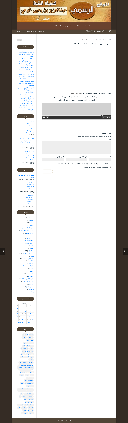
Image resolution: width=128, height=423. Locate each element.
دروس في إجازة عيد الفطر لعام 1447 (26, 176)
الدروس (32, 225)
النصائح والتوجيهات (28, 281)
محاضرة (31, 413)
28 (23, 319)
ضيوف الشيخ (29, 286)
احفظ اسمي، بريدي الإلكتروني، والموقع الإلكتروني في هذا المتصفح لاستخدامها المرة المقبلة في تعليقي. (82, 163)
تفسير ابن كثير (30, 377)
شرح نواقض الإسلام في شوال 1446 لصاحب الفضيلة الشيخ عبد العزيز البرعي (29, 199)
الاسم (109, 157)
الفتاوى (32, 235)
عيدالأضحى (24, 407)
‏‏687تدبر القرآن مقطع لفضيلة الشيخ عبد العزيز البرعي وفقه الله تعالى (26, 54)
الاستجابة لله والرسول (28, 343)
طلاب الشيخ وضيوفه (29, 258)
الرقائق (24, 351)
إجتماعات (31, 220)
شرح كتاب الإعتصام (29, 404)
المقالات (30, 276)
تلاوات (32, 256)
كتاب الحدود (30, 410)
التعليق (109, 139)
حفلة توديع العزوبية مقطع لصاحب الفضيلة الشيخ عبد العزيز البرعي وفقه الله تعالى (30, 127)
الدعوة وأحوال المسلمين (28, 228)
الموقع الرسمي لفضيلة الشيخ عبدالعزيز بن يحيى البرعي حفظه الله (26, 367)
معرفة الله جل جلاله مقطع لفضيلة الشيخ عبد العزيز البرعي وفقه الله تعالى (26, 83)
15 (19, 314)
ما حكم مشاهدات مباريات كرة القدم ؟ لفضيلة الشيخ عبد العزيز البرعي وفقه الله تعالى (29, 155)
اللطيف (22, 356)
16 (17, 314)
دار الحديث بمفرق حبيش (28, 396)
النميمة (31, 374)
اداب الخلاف (30, 337)
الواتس (26, 374)
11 (30, 314)
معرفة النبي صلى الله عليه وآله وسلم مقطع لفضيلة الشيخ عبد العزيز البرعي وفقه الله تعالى (26, 76)
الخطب (80, 93)
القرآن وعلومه (30, 238)
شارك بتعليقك (74, 93)
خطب (22, 383)
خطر (22, 393)
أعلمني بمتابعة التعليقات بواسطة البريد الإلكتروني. (96, 167)
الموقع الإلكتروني (59, 157)
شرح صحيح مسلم (29, 402)
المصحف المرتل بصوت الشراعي (26, 362)
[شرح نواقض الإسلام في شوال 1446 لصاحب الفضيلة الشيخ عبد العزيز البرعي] (20, 198)
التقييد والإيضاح (30, 345)
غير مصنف (31, 289)
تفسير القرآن (29, 243)
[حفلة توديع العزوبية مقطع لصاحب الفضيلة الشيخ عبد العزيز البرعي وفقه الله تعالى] (20, 124)
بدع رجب (22, 374)
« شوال (29, 322)
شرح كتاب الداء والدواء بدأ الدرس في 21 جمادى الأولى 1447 (29, 185)
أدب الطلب (31, 217)
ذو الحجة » (20, 322)
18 (30, 316)
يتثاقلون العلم (25, 413)
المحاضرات (31, 251)
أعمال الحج (25, 334)
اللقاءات (32, 248)
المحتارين (31, 359)
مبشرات (24, 410)
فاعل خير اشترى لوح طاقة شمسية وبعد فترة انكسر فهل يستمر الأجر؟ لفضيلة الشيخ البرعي (26, 142)
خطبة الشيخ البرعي (29, 393)
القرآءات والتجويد (28, 240)
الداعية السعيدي (24, 348)
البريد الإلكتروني (83, 157)
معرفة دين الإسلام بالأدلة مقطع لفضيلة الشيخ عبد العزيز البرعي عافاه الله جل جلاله (26, 69)
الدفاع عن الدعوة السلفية (27, 230)
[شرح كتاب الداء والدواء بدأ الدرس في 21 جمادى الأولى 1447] (20, 185)
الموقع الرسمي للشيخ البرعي (26, 372)
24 (32, 319)
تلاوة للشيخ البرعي (29, 383)
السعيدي (23, 354)
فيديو (19, 407)
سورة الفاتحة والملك (28, 399)
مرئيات (32, 292)
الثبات (23, 345)
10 (32, 314)
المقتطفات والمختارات (28, 253)
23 (17, 316)
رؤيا (20, 396)
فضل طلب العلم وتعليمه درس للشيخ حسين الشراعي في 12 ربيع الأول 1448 (26, 90)
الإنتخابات (24, 337)
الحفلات (31, 348)
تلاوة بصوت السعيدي (28, 380)
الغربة (32, 356)
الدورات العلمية (30, 233)
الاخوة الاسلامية (30, 340)
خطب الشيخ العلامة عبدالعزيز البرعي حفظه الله (26, 389)
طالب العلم (30, 407)
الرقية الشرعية (30, 354)
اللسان (27, 356)
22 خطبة (31, 334)
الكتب (32, 245)
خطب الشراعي (29, 386)
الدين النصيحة (30, 351)
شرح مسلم (20, 404)
